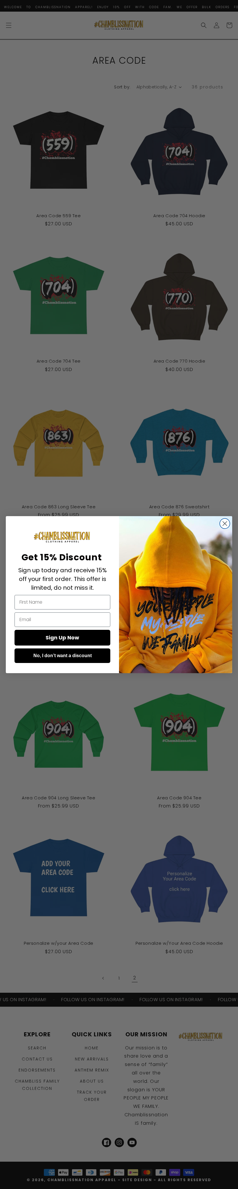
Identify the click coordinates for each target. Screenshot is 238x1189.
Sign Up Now (62, 637)
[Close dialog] (225, 523)
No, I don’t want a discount (62, 655)
